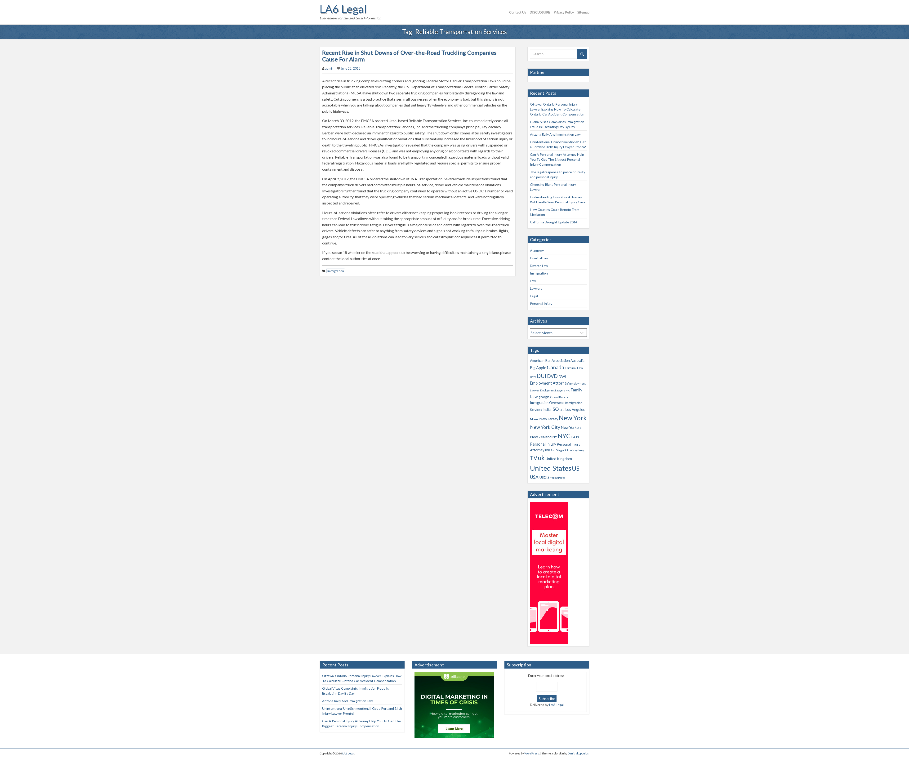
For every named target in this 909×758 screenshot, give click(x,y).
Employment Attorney (549, 383)
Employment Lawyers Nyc (555, 390)
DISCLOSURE (540, 12)
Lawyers (536, 288)
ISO (555, 409)
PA (573, 437)
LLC (562, 410)
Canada (555, 367)
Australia (577, 360)
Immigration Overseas (547, 402)
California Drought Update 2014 (553, 222)
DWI (562, 376)
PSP (547, 450)
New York (573, 418)
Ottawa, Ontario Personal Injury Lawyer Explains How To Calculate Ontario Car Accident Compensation (557, 109)
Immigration (335, 271)
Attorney (537, 250)
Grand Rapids (559, 397)
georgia (544, 397)
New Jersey (548, 419)
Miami (534, 419)
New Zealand (541, 437)
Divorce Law (539, 266)
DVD (552, 376)
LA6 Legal (343, 9)
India (547, 409)
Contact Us (517, 12)
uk (541, 457)
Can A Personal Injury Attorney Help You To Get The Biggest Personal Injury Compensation (557, 159)
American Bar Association (550, 360)
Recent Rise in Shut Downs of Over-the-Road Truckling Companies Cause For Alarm (409, 56)
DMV (533, 376)
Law (533, 281)
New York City (545, 427)
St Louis (569, 450)
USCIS (544, 477)
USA (534, 477)
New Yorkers (571, 427)
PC (578, 437)
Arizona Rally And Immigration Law (555, 134)
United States (550, 468)
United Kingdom (558, 459)
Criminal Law (539, 258)
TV (533, 458)
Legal (534, 296)
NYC (564, 436)
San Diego (557, 450)
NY (554, 437)
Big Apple (538, 367)
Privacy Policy (564, 12)
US (575, 468)
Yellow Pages (557, 477)
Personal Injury (541, 303)
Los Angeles (575, 409)
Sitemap (583, 12)
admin (329, 68)
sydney (579, 450)
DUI (541, 375)
